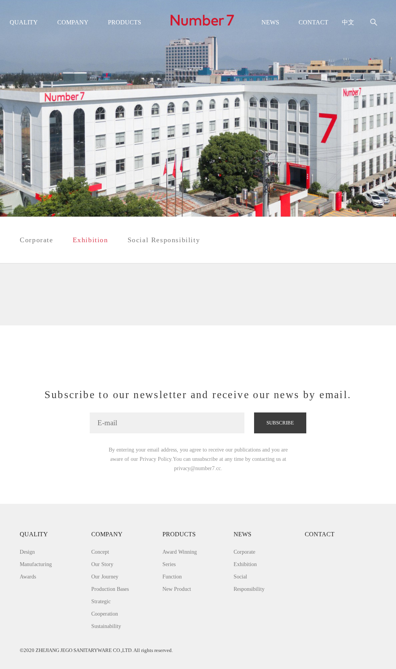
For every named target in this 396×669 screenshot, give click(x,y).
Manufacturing (36, 564)
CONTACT (313, 22)
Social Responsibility (164, 240)
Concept (100, 552)
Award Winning (179, 552)
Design (27, 552)
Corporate (36, 240)
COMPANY (73, 22)
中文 (348, 22)
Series (169, 564)
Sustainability (106, 626)
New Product (176, 589)
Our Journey (104, 576)
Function (172, 576)
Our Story (102, 564)
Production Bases (110, 589)
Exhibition (90, 240)
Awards (28, 576)
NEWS (270, 22)
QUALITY (24, 22)
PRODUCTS (124, 22)
